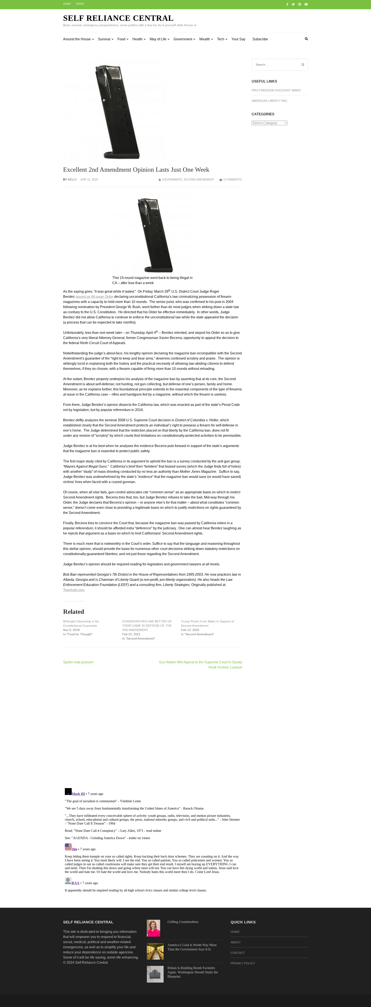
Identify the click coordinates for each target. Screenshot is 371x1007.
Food (121, 39)
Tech (220, 39)
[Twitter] (293, 4)
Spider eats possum (78, 662)
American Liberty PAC (269, 100)
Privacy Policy (243, 963)
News (80, 3)
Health (137, 39)
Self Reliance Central (118, 18)
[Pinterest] (299, 4)
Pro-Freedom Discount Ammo (276, 90)
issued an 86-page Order (94, 296)
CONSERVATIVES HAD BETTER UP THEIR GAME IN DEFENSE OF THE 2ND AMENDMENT (147, 626)
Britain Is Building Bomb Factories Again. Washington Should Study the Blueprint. (192, 972)
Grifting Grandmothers (182, 922)
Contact (238, 952)
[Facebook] (287, 4)
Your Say (238, 39)
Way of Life (158, 39)
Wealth (204, 39)
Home (67, 3)
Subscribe (260, 39)
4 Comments (232, 179)
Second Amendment (199, 179)
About (236, 942)
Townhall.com (73, 590)
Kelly (72, 179)
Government (182, 39)
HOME (235, 931)
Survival (104, 39)
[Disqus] (152, 728)
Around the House (77, 39)
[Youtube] (306, 4)
